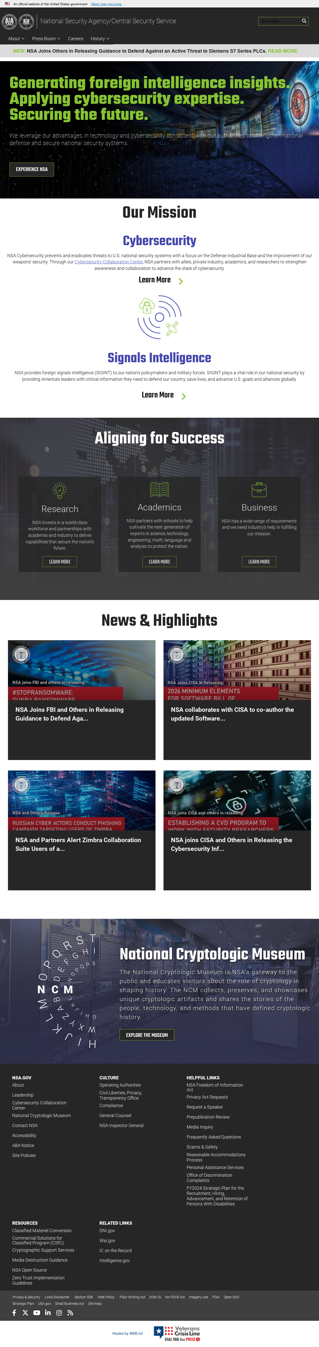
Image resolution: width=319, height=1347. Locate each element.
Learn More (158, 280)
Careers (75, 38)
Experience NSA (32, 169)
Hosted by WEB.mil (127, 1333)
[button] (109, 4)
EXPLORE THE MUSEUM (147, 1035)
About (14, 38)
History (98, 38)
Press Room (44, 38)
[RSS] (70, 1313)
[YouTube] (36, 1313)
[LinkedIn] (47, 1313)
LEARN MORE (60, 562)
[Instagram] (59, 1313)
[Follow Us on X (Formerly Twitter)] (25, 1313)
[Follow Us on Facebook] (14, 1313)
